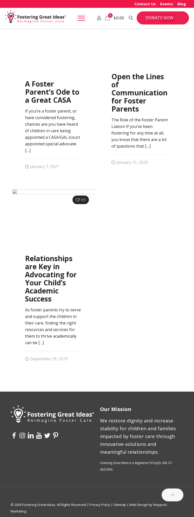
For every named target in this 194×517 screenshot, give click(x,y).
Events (166, 3)
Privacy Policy (99, 504)
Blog (181, 3)
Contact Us (145, 3)
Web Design (138, 504)
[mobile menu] (81, 18)
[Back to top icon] (172, 494)
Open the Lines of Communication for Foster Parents (139, 93)
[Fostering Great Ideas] (35, 18)
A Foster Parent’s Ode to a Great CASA (52, 92)
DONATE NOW (160, 17)
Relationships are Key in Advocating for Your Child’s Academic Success (51, 279)
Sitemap (119, 504)
